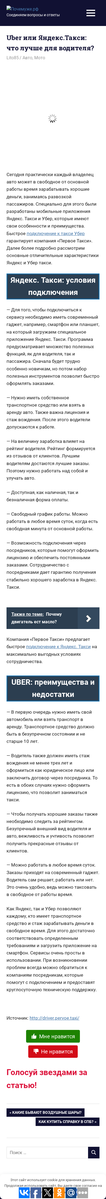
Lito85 (13, 57)
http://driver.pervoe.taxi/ (54, 1018)
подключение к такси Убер (56, 233)
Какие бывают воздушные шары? (47, 1113)
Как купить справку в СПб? (66, 1122)
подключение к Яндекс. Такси (58, 646)
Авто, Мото (34, 57)
